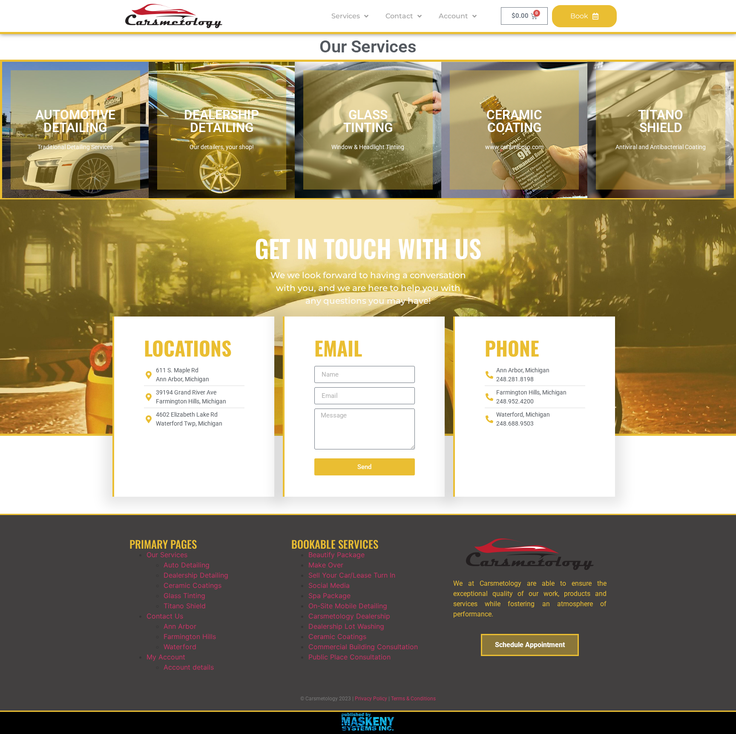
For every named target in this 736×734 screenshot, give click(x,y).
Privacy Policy (371, 699)
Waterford (180, 646)
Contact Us (165, 616)
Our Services (167, 554)
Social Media (329, 585)
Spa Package (329, 595)
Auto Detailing (187, 565)
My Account (166, 657)
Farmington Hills (190, 636)
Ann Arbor (180, 626)
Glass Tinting (184, 595)
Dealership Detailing (196, 575)
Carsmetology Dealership (349, 616)
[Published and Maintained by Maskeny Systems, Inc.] (368, 728)
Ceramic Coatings (192, 585)
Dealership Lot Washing (346, 626)
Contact (399, 16)
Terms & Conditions (413, 699)
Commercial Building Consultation (363, 646)
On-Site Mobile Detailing (347, 606)
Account (453, 16)
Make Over (325, 565)
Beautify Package (336, 554)
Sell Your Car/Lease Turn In (351, 575)
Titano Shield (185, 606)
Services (345, 16)
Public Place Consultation (349, 657)
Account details (189, 667)
